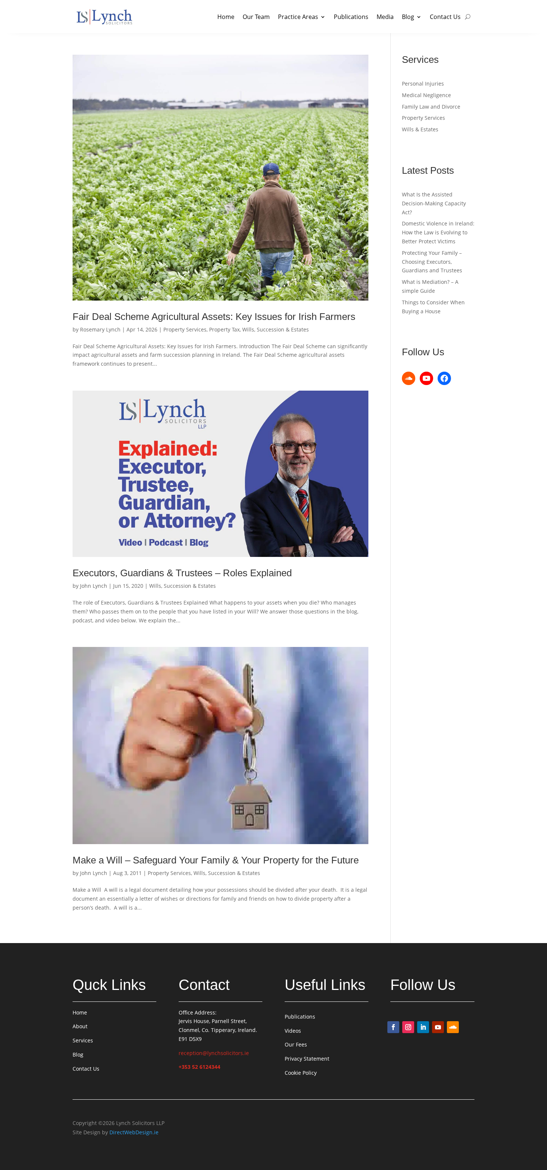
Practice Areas (298, 17)
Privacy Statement (307, 1058)
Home (225, 17)
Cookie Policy (301, 1072)
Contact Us (445, 17)
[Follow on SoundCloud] (453, 1027)
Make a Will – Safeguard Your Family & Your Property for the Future (216, 860)
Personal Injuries (423, 83)
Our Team (256, 17)
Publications (351, 17)
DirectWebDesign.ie (134, 1132)
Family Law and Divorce (431, 106)
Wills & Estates (420, 129)
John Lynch (93, 585)
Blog (408, 17)
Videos (293, 1030)
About (80, 1026)
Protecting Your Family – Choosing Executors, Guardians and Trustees (432, 261)
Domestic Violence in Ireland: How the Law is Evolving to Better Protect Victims (438, 232)
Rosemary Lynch (100, 329)
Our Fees (296, 1044)
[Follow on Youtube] (438, 1027)
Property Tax (224, 329)
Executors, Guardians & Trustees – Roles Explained (182, 572)
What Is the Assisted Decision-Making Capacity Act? (434, 203)
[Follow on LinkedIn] (423, 1027)
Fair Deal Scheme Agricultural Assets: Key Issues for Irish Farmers (214, 316)
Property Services (185, 329)
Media (385, 17)
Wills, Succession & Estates (275, 329)
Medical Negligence (426, 95)
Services (83, 1040)
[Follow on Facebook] (393, 1027)
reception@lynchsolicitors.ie (214, 1053)
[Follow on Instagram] (408, 1027)
